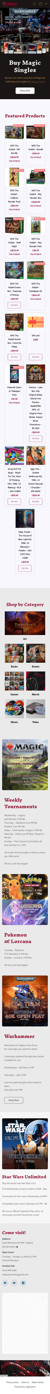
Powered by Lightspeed (25, 1387)
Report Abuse (38, 1382)
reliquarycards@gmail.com (15, 1274)
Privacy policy (12, 1382)
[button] (10, 4)
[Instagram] (23, 1283)
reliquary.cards (37, 81)
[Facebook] (5, 1283)
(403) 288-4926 (9, 1270)
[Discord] (14, 1283)
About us (25, 1382)
